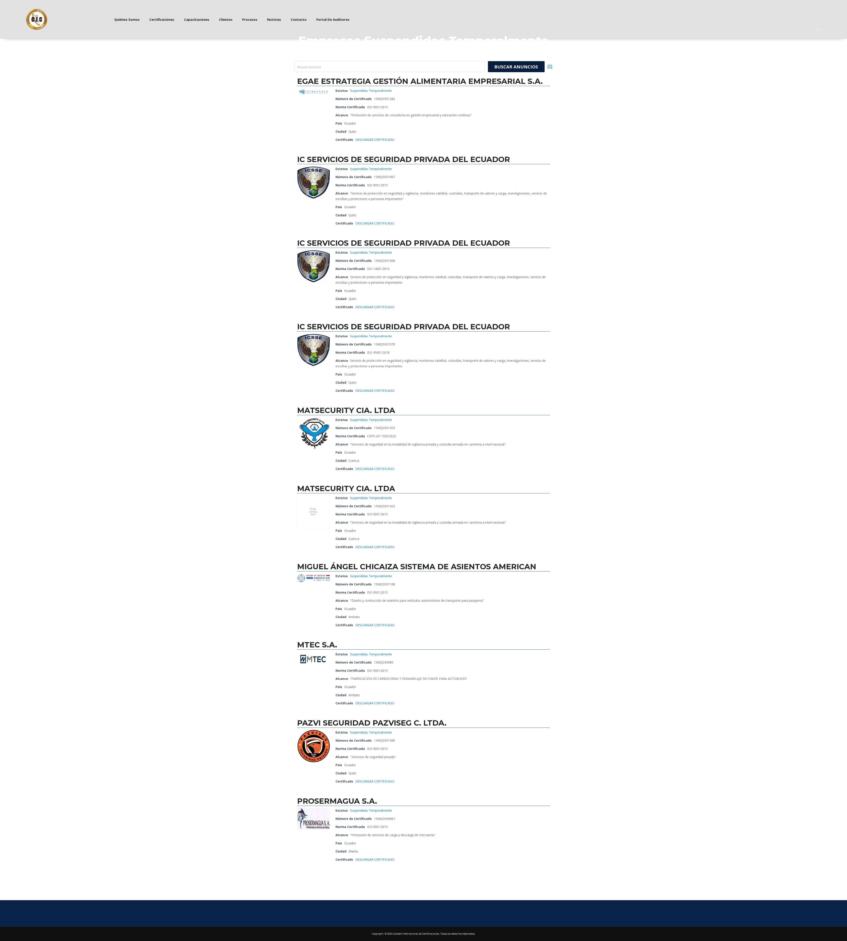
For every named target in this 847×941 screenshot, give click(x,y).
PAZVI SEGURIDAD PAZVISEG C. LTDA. (371, 723)
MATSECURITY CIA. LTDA (346, 410)
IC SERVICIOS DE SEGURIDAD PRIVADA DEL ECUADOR (403, 159)
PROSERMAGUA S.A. (337, 801)
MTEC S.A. (317, 644)
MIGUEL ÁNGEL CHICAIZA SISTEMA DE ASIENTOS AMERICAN (416, 566)
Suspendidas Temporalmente (371, 91)
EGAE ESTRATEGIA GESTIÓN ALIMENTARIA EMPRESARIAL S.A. (420, 81)
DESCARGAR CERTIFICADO (374, 140)
